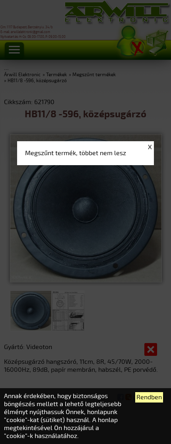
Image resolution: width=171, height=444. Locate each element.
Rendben (149, 397)
